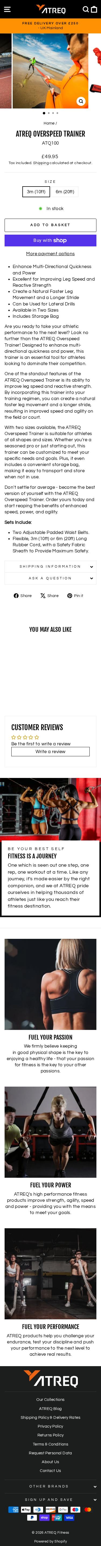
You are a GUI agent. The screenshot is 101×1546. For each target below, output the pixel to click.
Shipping (41, 163)
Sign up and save (49, 1500)
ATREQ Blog (50, 1408)
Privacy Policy (50, 1426)
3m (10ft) (36, 191)
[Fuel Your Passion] (50, 984)
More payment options (50, 253)
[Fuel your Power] (50, 1132)
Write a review (51, 751)
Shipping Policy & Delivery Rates (50, 1417)
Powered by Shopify (50, 1541)
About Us (50, 1462)
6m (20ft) (65, 191)
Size (50, 182)
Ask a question (50, 578)
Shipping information (50, 566)
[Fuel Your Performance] (50, 1273)
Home (49, 123)
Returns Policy (50, 1435)
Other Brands (49, 1486)
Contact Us (50, 1470)
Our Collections (50, 1399)
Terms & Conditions (50, 1444)
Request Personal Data (50, 1453)
